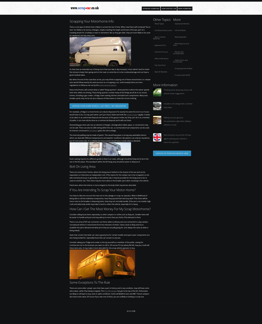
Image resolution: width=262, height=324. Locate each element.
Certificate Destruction (163, 30)
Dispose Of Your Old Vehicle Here (172, 153)
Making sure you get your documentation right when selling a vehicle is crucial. (177, 121)
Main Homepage (185, 8)
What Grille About (161, 58)
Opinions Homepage (151, 8)
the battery (93, 130)
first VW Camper (110, 291)
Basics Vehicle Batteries (159, 38)
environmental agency (107, 85)
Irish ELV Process (161, 52)
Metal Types (159, 24)
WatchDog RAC (180, 37)
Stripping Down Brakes (183, 68)
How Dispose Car (169, 8)
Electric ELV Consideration (178, 53)
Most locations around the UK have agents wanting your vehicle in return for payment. (177, 138)
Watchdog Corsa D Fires (181, 44)
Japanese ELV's (160, 45)
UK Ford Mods (180, 30)
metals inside (132, 115)
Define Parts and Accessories (180, 61)
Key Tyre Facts (160, 65)
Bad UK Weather (161, 72)
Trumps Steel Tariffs (182, 75)
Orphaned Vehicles (182, 24)
